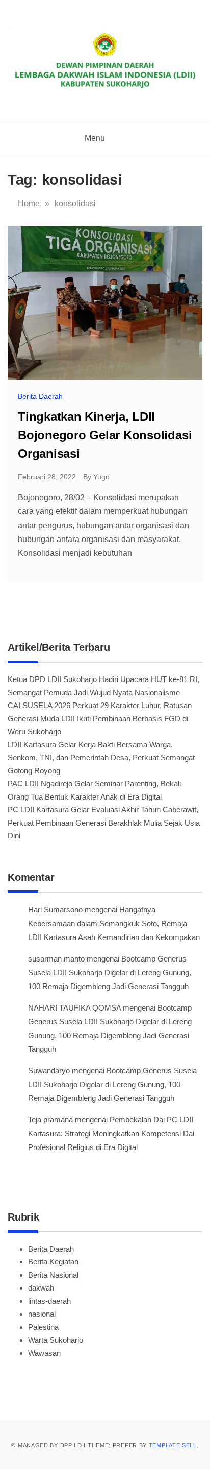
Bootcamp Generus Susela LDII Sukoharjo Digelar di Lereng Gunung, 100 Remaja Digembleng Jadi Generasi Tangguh (109, 972)
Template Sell (173, 1445)
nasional (42, 1313)
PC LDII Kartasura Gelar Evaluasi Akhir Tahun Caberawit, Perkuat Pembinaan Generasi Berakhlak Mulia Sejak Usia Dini (104, 822)
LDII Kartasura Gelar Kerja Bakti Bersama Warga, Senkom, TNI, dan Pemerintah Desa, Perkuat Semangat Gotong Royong (101, 757)
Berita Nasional (53, 1275)
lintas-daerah (49, 1301)
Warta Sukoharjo (55, 1339)
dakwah (41, 1287)
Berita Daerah (40, 396)
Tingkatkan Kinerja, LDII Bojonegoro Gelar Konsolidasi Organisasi (105, 435)
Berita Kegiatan (53, 1261)
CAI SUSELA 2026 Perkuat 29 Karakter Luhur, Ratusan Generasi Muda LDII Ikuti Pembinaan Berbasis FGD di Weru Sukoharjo (100, 718)
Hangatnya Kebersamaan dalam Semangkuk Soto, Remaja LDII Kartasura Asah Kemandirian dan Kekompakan (114, 923)
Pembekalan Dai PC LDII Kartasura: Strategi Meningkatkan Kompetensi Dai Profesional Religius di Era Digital (111, 1133)
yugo (101, 477)
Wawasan (44, 1353)
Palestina (43, 1327)
